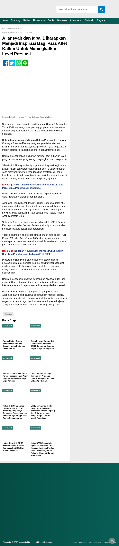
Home (4, 20)
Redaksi (82, 543)
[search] (101, 9)
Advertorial (76, 20)
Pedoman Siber (95, 543)
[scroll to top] (112, 541)
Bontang (15, 20)
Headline (8, 314)
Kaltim (26, 20)
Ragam (101, 20)
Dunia (51, 20)
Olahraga (62, 20)
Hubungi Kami (110, 543)
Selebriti (89, 20)
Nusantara (39, 20)
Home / (5, 29)
